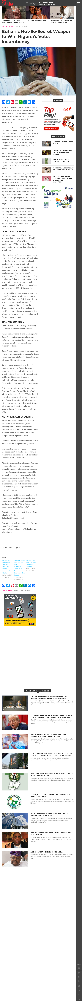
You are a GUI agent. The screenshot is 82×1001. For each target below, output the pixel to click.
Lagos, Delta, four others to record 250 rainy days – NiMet (50, 796)
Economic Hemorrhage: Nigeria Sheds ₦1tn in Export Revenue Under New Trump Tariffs (51, 716)
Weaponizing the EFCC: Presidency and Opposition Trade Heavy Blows (49, 736)
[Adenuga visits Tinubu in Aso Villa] (15, 866)
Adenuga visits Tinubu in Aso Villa (46, 852)
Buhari (16, 590)
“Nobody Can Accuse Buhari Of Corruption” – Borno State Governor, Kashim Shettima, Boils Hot (7, 566)
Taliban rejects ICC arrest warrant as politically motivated (49, 815)
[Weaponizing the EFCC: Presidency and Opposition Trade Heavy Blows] (15, 749)
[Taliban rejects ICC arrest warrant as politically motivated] (15, 828)
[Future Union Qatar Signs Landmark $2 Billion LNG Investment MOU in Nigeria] (15, 711)
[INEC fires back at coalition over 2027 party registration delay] (15, 790)
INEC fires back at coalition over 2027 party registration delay (52, 775)
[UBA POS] (58, 131)
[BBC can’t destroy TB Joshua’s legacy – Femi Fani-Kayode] (15, 847)
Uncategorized (7, 27)
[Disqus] (20, 657)
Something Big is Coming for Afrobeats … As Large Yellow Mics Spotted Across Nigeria (51, 755)
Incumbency (25, 590)
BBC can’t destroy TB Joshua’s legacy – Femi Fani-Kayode (51, 834)
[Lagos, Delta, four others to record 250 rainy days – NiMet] (15, 809)
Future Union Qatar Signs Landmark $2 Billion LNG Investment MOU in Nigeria (49, 697)
